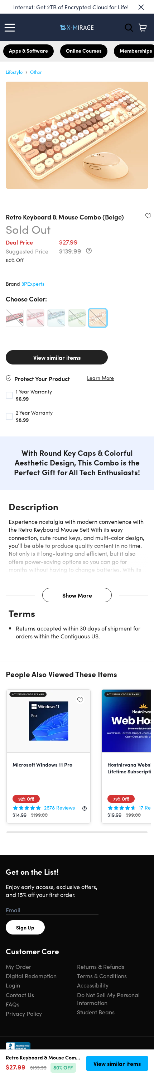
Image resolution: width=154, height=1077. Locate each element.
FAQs (12, 1004)
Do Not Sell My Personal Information (108, 998)
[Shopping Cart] (142, 27)
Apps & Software (28, 50)
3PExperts (32, 283)
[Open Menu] (11, 27)
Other (36, 71)
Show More (77, 595)
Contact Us (20, 995)
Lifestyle (14, 71)
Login (13, 985)
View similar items (57, 357)
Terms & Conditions (102, 976)
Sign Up (25, 927)
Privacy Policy (24, 1013)
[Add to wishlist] (148, 215)
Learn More (100, 378)
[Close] (141, 7)
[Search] (129, 27)
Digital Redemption (31, 976)
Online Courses (84, 50)
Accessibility (93, 985)
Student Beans (96, 1012)
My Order (18, 966)
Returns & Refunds (100, 966)
